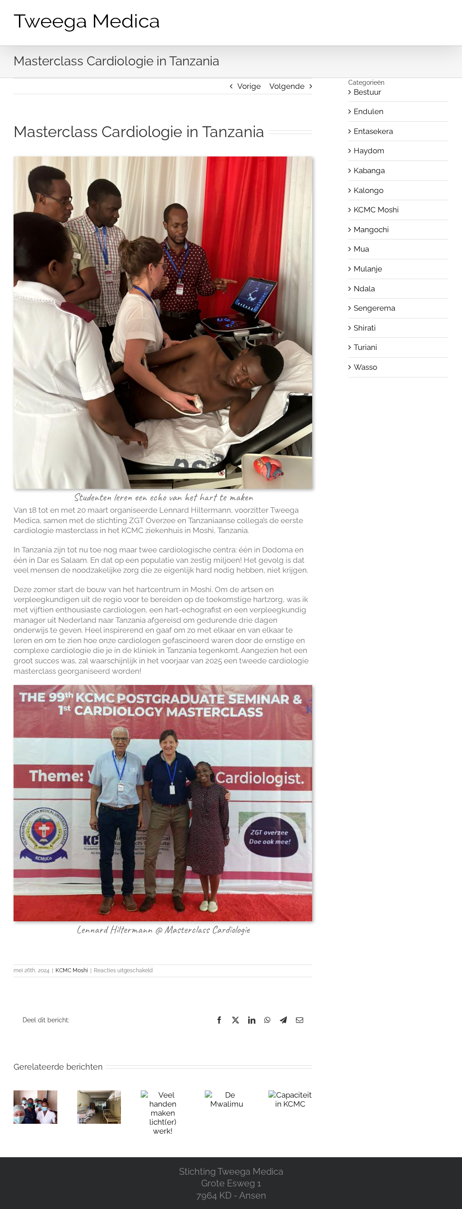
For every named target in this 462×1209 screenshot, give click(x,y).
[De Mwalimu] (227, 1094)
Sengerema (374, 308)
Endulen (368, 111)
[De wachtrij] (99, 1094)
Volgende (287, 86)
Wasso (365, 367)
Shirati (365, 327)
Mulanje (368, 268)
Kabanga (369, 170)
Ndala (364, 288)
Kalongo (368, 190)
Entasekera (373, 131)
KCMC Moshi (71, 970)
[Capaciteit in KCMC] (290, 1094)
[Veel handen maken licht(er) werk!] (163, 1094)
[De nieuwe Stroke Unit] (35, 1094)
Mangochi (371, 229)
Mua (361, 248)
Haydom (369, 150)
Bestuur (367, 92)
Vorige (249, 86)
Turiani (365, 347)
